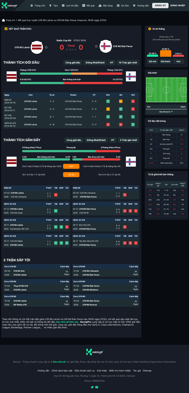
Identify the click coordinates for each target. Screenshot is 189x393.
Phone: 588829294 (94, 380)
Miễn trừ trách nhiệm (120, 370)
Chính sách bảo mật (61, 370)
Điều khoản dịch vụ (85, 370)
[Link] (9, 5)
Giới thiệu (102, 370)
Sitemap (147, 370)
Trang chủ (10, 20)
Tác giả (137, 370)
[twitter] (92, 387)
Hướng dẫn (43, 370)
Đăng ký (160, 5)
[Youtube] (96, 387)
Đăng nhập (177, 5)
